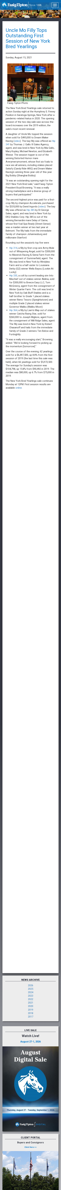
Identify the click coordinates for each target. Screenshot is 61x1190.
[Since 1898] (14, 6)
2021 (30, 1002)
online (18, 388)
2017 (30, 1016)
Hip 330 (13, 275)
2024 (30, 992)
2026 (30, 985)
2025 (30, 989)
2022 (30, 999)
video (17, 141)
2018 (30, 1013)
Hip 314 (13, 248)
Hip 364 (13, 310)
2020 (30, 1006)
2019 (30, 1010)
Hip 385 (30, 210)
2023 (30, 996)
